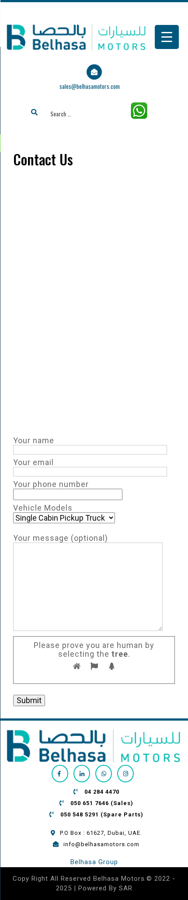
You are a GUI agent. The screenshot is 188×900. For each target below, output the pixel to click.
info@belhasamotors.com (101, 844)
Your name (33, 440)
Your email (33, 462)
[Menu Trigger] (167, 37)
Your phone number (51, 484)
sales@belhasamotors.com (89, 86)
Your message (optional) (60, 538)
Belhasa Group (94, 862)
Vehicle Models (43, 508)
